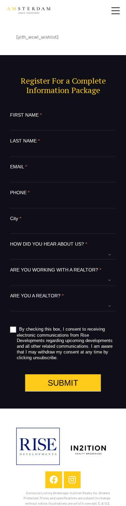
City (15, 218)
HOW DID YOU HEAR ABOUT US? (48, 244)
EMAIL (18, 166)
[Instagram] (72, 479)
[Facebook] (53, 479)
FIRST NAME (26, 115)
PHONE (20, 192)
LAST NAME (25, 140)
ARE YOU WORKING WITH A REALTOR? (55, 269)
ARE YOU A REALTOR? (37, 295)
